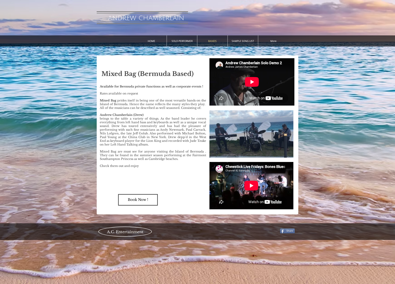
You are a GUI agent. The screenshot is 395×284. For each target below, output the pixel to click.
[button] (288, 153)
